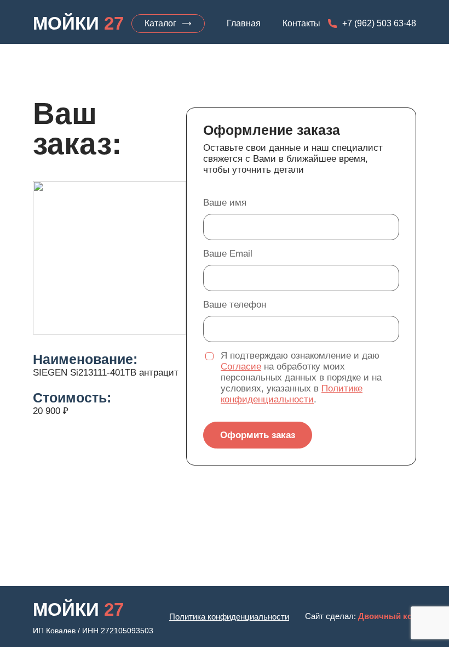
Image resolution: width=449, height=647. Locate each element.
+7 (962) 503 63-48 (379, 23)
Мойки (78, 23)
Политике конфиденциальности (291, 394)
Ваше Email (227, 253)
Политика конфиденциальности (229, 616)
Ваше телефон (234, 304)
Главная (244, 23)
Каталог (160, 23)
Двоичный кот (387, 616)
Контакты (301, 23)
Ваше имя (224, 202)
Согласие (241, 366)
